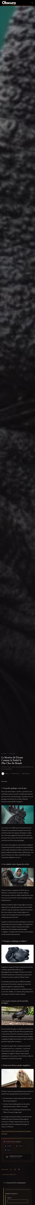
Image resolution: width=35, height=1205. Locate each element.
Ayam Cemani (5, 1131)
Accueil (4, 753)
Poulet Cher (14, 1131)
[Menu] (32, 3)
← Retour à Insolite (8, 1174)
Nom (9, 1198)
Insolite (12, 753)
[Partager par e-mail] (19, 1169)
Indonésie (22, 1131)
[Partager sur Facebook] (11, 1169)
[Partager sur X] (15, 1169)
